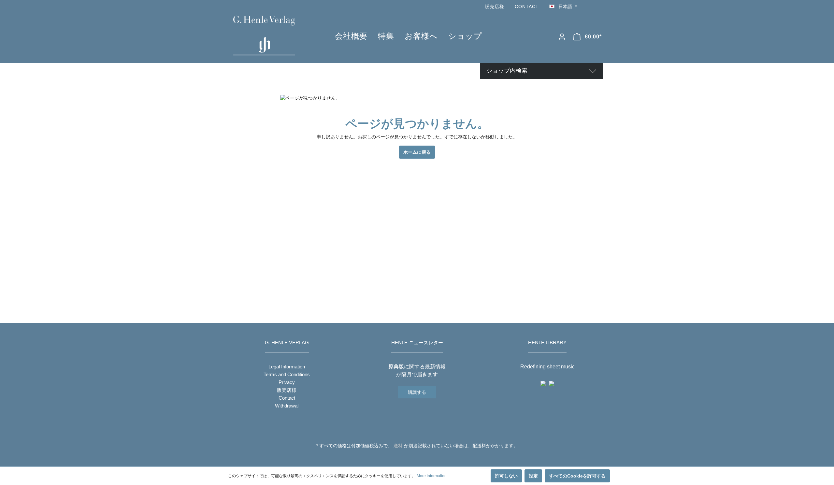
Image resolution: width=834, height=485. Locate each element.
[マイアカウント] (561, 37)
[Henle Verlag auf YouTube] (590, 6)
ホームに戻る (417, 152)
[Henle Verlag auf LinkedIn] (422, 457)
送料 (398, 445)
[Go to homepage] (274, 35)
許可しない (506, 475)
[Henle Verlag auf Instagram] (599, 6)
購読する (417, 392)
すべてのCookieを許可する (577, 475)
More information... (433, 476)
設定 (533, 475)
